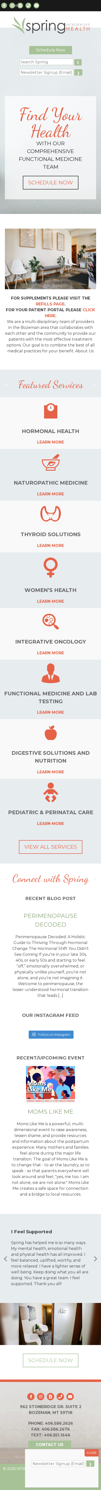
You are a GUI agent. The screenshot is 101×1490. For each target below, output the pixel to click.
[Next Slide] (96, 1258)
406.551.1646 (57, 1435)
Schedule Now (50, 50)
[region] (50, 1324)
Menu (16, 5)
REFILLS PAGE (50, 304)
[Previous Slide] (5, 1258)
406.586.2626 (59, 1423)
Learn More (50, 442)
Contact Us (49, 1444)
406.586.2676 (55, 1429)
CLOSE (92, 1453)
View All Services (50, 847)
